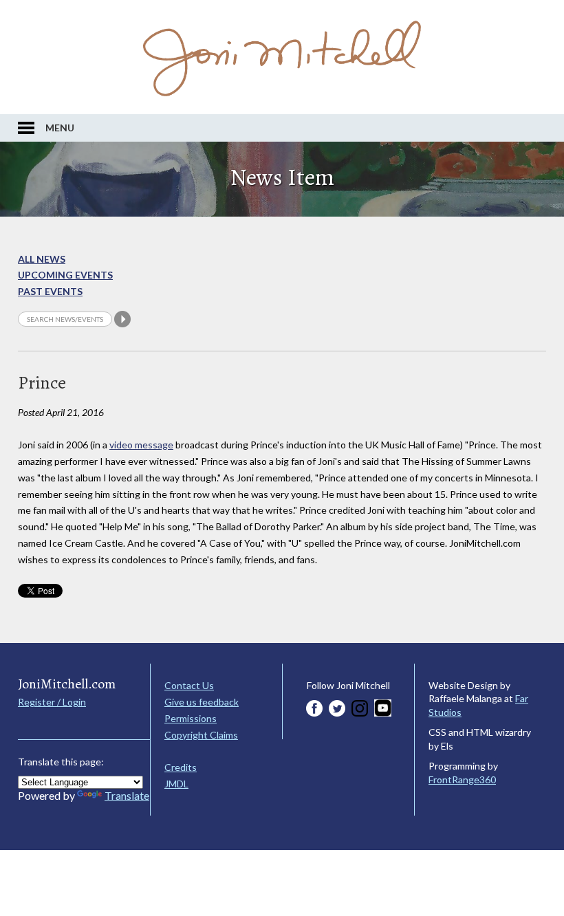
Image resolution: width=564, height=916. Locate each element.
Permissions (190, 718)
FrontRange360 (462, 779)
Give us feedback (201, 702)
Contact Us (189, 685)
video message (141, 444)
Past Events (50, 291)
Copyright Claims (201, 735)
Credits (180, 767)
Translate (127, 795)
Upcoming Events (65, 275)
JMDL (176, 783)
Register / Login (52, 702)
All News (41, 259)
